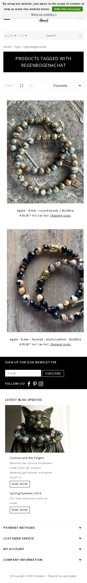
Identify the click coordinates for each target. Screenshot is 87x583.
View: (9, 85)
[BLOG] (37, 437)
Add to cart (45, 200)
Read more (20, 484)
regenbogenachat (34, 47)
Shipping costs (60, 215)
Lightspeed (69, 576)
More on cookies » (44, 14)
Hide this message (67, 9)
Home (7, 47)
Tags (17, 47)
